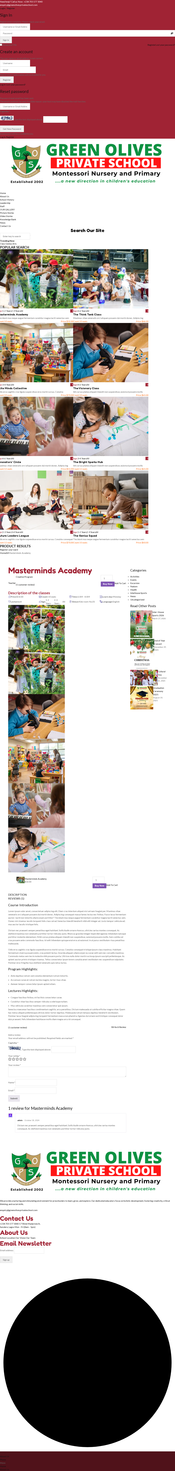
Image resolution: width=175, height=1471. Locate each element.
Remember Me (9, 44)
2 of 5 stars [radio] (13, 1059)
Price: (63, 321)
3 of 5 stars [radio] (17, 1059)
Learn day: (107, 596)
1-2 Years (6, 311)
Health (133, 589)
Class (2, 243)
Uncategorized (137, 599)
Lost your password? (165, 44)
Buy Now (107, 584)
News (133, 596)
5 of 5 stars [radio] (24, 1059)
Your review (14, 1065)
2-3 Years (15, 311)
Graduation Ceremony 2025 (158, 691)
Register (152, 44)
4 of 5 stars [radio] (21, 1059)
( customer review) (25, 584)
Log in (3, 84)
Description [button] (17, 894)
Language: (107, 601)
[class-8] (36, 716)
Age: (43, 601)
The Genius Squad (85, 535)
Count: (76, 321)
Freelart (34, 1267)
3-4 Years (6, 384)
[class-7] (36, 761)
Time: (75, 596)
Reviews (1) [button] (16, 898)
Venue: (75, 601)
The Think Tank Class (87, 314)
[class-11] (36, 672)
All (21, 311)
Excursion (135, 583)
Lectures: (15, 601)
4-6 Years (82, 311)
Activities (134, 576)
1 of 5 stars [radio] (9, 1059)
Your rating (14, 1055)
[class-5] (36, 850)
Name (11, 1082)
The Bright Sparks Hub (88, 462)
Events (133, 579)
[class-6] (36, 805)
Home (3, 553)
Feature (134, 586)
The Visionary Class (86, 388)
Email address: (7, 1250)
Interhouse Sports (138, 593)
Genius (8, 243)
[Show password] (171, 33)
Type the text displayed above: (28, 119)
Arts (14, 243)
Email (11, 1090)
